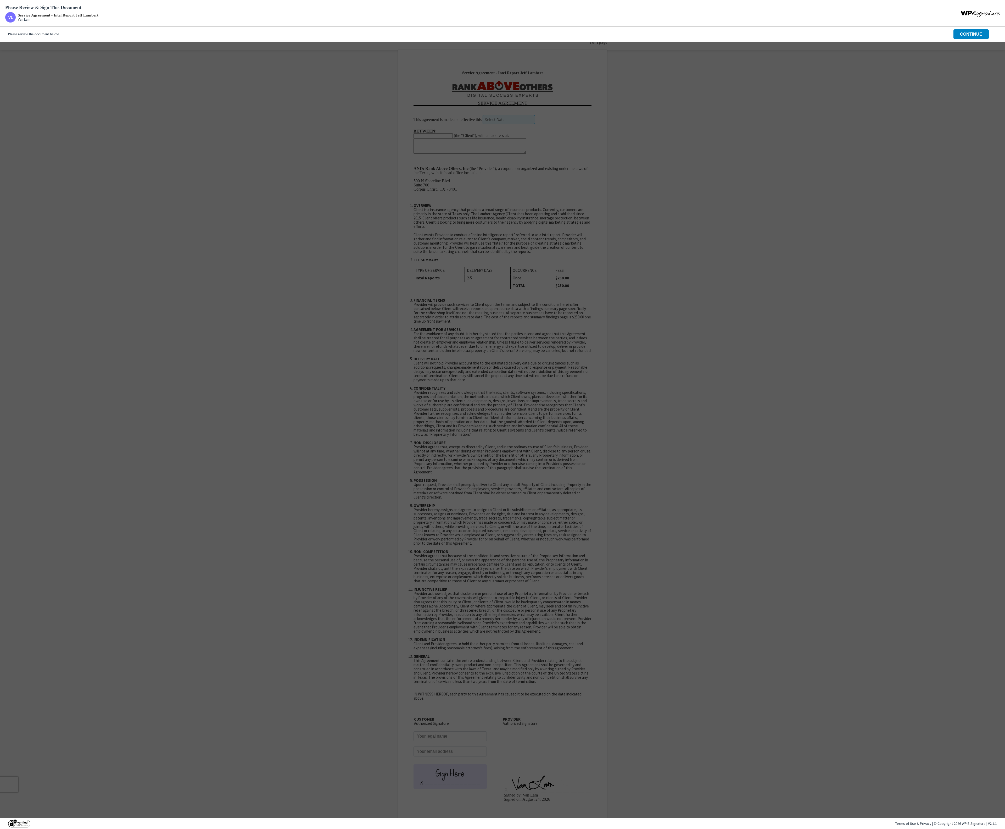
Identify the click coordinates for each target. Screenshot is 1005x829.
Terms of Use (906, 823)
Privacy (925, 823)
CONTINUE (971, 34)
